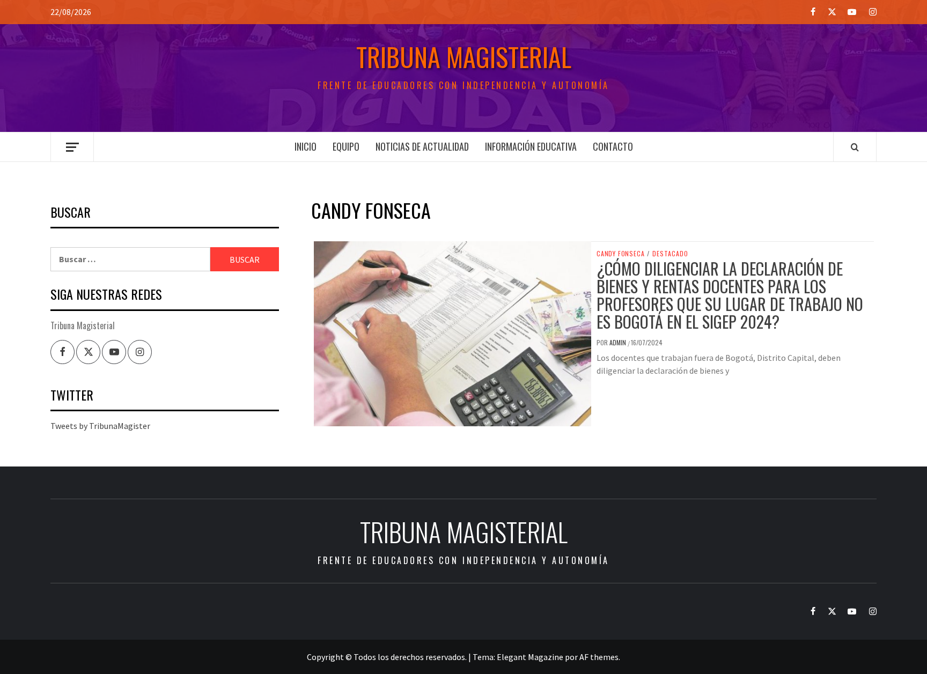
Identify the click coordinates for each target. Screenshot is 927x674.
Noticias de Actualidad (422, 146)
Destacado (670, 253)
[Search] (855, 146)
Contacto (613, 146)
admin (618, 342)
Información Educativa (531, 146)
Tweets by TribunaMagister (100, 425)
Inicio (306, 146)
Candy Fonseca (620, 253)
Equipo (346, 146)
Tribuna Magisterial (463, 56)
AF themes (599, 656)
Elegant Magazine (530, 656)
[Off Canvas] (72, 147)
